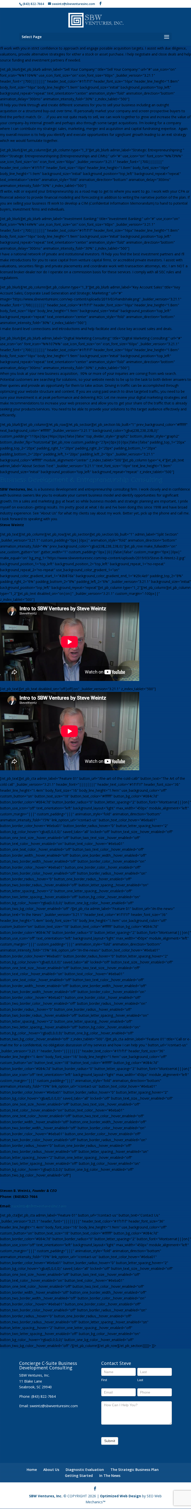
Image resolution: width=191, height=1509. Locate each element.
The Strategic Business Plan (134, 1469)
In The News (109, 1475)
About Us (51, 1469)
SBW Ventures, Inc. (45, 1496)
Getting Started (79, 1475)
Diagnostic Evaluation (85, 1469)
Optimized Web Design (120, 1496)
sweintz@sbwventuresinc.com (39, 1206)
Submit (109, 1441)
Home (32, 1469)
